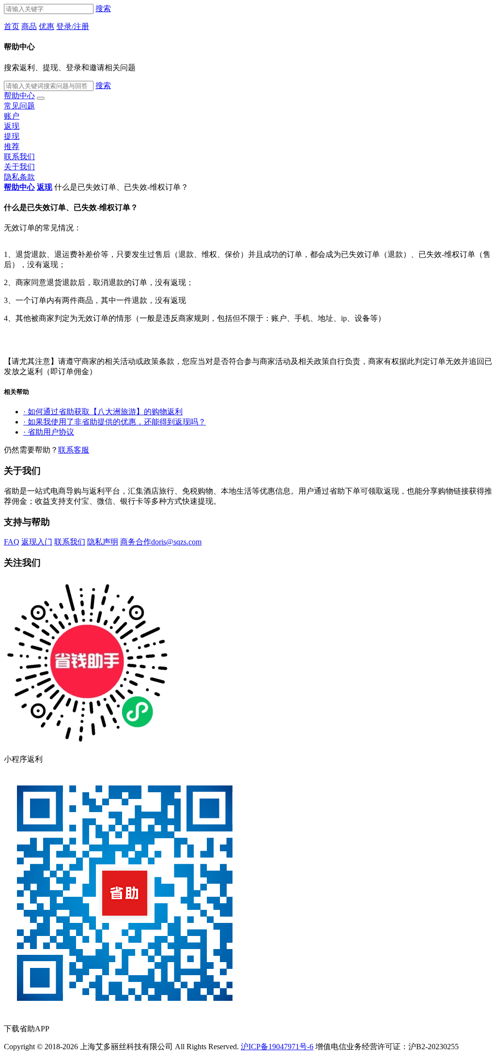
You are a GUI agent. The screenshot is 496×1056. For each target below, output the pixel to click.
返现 (11, 126)
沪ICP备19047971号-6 (277, 1046)
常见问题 (19, 106)
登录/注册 (72, 26)
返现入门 (36, 542)
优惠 (46, 26)
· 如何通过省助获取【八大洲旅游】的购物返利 (103, 411)
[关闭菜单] (41, 98)
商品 (29, 26)
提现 (11, 136)
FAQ (11, 542)
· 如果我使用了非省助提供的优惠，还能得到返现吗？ (114, 422)
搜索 (103, 8)
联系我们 (19, 156)
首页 (11, 26)
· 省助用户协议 (48, 432)
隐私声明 (102, 542)
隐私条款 (19, 177)
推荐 (11, 146)
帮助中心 (19, 95)
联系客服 (73, 450)
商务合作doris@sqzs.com (161, 542)
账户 (11, 116)
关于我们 (19, 167)
